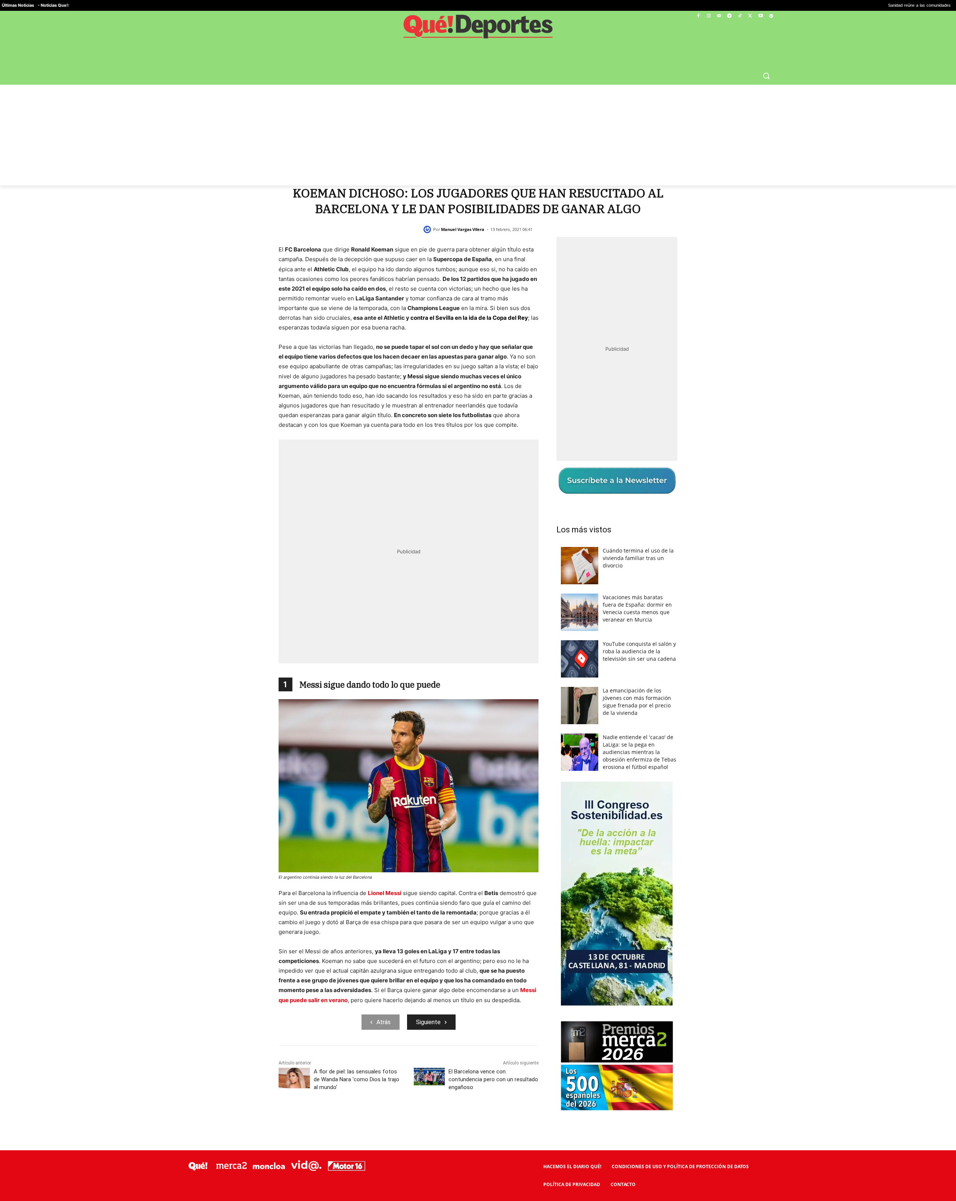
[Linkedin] (442, 1120)
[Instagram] (708, 16)
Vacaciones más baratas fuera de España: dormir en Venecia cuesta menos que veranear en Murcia (637, 608)
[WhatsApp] (408, 1120)
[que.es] (478, 29)
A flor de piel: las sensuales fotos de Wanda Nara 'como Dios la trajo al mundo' (356, 1079)
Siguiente (428, 1022)
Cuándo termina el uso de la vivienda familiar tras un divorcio (638, 558)
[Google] (771, 16)
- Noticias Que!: (53, 5)
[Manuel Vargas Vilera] (428, 229)
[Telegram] (729, 16)
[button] (766, 76)
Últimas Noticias (18, 5)
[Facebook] (698, 16)
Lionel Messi (384, 893)
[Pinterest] (391, 1120)
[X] (750, 16)
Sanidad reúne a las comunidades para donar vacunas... (841, 5)
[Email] (460, 1120)
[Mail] (719, 16)
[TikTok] (740, 16)
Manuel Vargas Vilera (462, 229)
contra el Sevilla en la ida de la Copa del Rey (469, 317)
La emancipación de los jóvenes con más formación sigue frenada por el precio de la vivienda (637, 701)
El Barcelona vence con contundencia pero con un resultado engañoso (493, 1079)
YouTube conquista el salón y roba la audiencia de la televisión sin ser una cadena (639, 651)
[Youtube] (760, 16)
